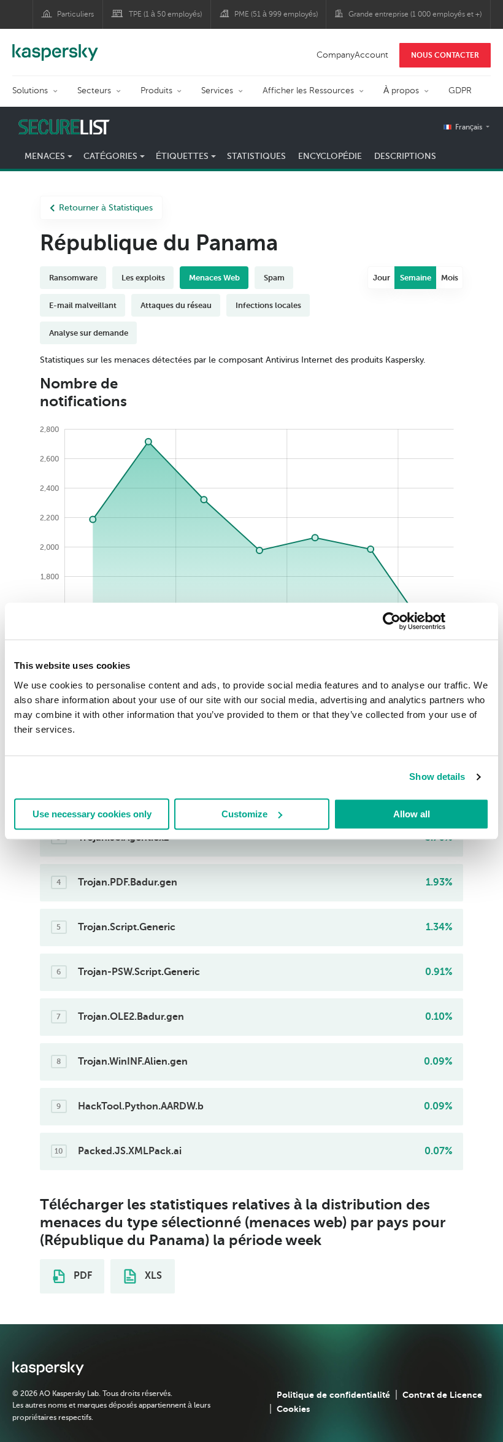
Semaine (415, 277)
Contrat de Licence (442, 1395)
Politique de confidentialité (333, 1395)
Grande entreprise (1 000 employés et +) (415, 14)
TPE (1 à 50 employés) (165, 14)
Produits (156, 90)
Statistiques (256, 156)
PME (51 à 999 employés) (276, 14)
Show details (437, 776)
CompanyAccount (352, 55)
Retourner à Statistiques (106, 207)
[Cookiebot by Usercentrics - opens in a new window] (391, 621)
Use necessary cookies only (92, 814)
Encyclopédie (330, 156)
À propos (401, 90)
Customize (244, 814)
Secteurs (94, 90)
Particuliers (75, 14)
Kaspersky (55, 46)
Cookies (293, 1409)
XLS (152, 1275)
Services (217, 90)
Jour (381, 277)
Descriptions (405, 156)
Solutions (30, 90)
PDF (81, 1275)
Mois (449, 277)
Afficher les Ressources (308, 90)
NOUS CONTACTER (445, 55)
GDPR (460, 90)
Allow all (411, 814)
